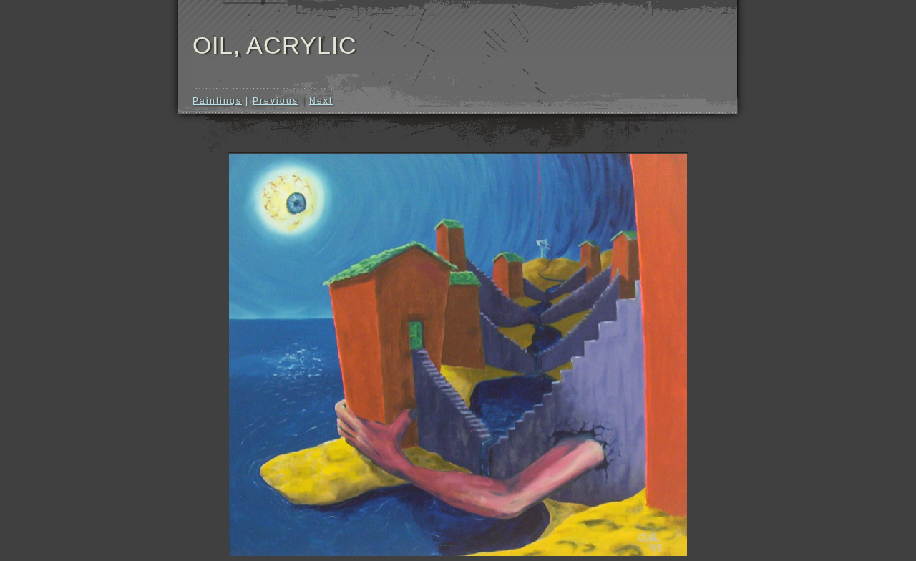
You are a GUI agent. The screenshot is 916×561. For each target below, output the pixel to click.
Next (321, 101)
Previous (275, 101)
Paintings (217, 101)
